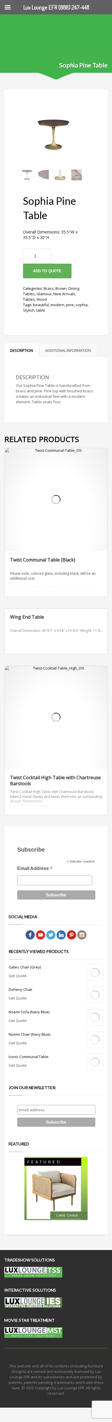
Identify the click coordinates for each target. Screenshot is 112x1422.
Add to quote (47, 271)
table (40, 310)
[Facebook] (30, 934)
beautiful (41, 304)
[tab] (21, 350)
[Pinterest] (71, 934)
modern (57, 304)
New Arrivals (64, 293)
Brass (49, 288)
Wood (41, 299)
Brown (61, 288)
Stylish (28, 310)
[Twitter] (51, 934)
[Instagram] (82, 934)
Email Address (35, 869)
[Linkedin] (61, 934)
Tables (29, 299)
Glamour (44, 293)
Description (21, 350)
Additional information (68, 350)
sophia (82, 304)
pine (70, 304)
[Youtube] (40, 934)
